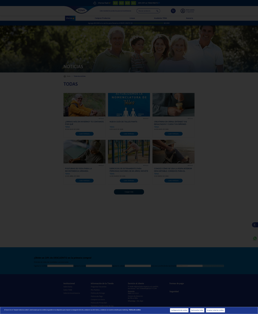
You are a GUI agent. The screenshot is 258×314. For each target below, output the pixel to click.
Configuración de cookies (179, 310)
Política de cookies (135, 310)
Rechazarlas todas (197, 310)
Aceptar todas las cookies (215, 310)
